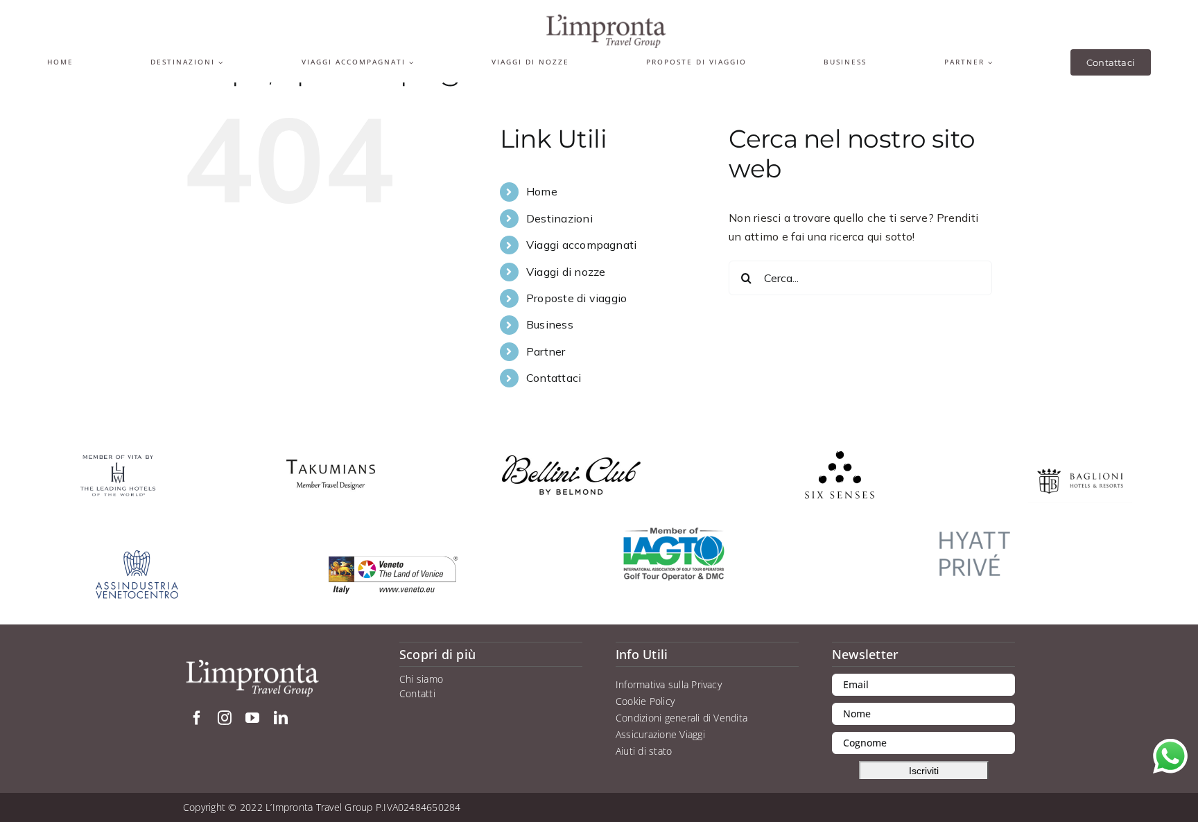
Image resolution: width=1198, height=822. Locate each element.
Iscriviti (924, 770)
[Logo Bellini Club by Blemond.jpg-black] (571, 461)
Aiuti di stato (644, 751)
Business (549, 324)
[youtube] (252, 718)
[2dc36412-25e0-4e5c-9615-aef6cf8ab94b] (330, 450)
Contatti (417, 693)
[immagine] (975, 520)
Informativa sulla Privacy (669, 684)
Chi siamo (421, 678)
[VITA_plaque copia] (117, 459)
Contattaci (553, 378)
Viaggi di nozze (566, 272)
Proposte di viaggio (576, 298)
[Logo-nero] (606, 19)
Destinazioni (559, 218)
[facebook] (197, 718)
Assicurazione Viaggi (660, 734)
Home (541, 191)
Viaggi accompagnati (581, 245)
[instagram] (225, 718)
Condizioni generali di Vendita (681, 717)
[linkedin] (281, 718)
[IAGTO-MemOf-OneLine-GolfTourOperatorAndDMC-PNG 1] (674, 532)
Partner (546, 351)
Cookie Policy (645, 701)
